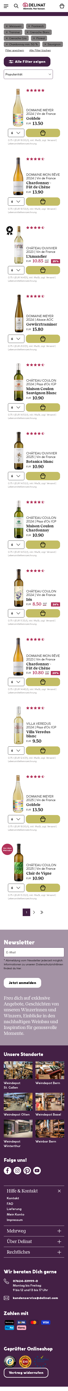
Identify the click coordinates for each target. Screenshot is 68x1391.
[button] (8, 6)
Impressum (15, 1220)
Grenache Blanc (39, 32)
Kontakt (13, 1198)
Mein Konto (15, 1214)
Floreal (40, 38)
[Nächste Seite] (34, 912)
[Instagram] (17, 1170)
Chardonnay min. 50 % (23, 44)
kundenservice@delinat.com (35, 1298)
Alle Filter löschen (40, 50)
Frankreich (37, 26)
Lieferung (14, 1209)
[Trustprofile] (34, 1362)
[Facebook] (7, 1170)
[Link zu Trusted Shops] (10, 1362)
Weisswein (15, 26)
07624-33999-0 (25, 1281)
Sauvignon (54, 44)
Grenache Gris (17, 38)
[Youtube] (37, 1170)
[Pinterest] (27, 1170)
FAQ (10, 1203)
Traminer (14, 32)
